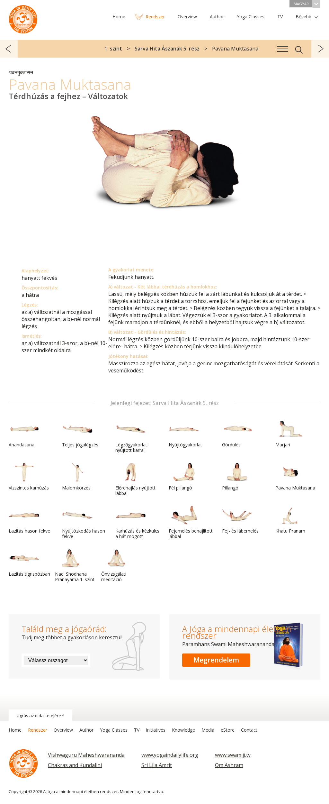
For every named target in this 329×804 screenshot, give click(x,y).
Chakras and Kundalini (75, 765)
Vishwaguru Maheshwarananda (86, 754)
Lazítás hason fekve (29, 531)
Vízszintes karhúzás (29, 488)
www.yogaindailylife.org (169, 754)
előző (9, 49)
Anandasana (21, 445)
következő (320, 49)
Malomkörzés (76, 488)
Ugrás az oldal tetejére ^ (40, 715)
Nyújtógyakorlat (185, 445)
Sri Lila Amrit (156, 765)
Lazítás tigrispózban (29, 574)
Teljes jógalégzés (80, 445)
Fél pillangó (180, 488)
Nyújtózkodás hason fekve (83, 533)
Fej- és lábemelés (240, 531)
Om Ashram (229, 765)
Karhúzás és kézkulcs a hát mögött (137, 533)
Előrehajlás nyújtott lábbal (135, 490)
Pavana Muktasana (295, 488)
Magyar (301, 3)
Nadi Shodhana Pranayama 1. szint (74, 576)
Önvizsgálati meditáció (113, 576)
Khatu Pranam (290, 531)
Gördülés (231, 445)
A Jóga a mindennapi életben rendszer (23, 17)
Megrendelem (216, 659)
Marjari (282, 445)
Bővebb (303, 17)
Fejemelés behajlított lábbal (191, 533)
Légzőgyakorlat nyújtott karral (131, 447)
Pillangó (230, 488)
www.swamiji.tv (233, 754)
